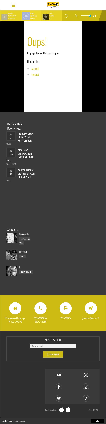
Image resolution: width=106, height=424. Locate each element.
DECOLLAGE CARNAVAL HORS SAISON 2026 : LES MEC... (20, 155)
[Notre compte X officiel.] (86, 375)
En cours (32, 13)
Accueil (35, 68)
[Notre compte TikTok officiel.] (86, 398)
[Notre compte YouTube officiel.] (59, 375)
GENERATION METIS (26, 272)
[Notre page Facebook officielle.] (59, 386)
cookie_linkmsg (19, 421)
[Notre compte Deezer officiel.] (59, 398)
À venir (50, 13)
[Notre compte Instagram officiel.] (86, 386)
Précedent (10, 13)
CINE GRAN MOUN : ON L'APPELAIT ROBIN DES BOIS (26, 137)
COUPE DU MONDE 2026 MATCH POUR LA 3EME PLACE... (26, 174)
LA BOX (23, 256)
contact (35, 74)
